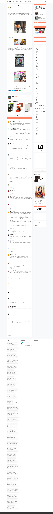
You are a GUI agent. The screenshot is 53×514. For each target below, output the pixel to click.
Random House (13, 483)
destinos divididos (9, 396)
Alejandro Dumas (9, 348)
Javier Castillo (8, 442)
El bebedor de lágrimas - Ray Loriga (41, 17)
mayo (36, 54)
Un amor (8, 501)
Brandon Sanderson (12, 368)
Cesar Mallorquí (9, 379)
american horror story (14, 354)
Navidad (12, 473)
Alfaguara (11, 349)
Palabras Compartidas (13, 121)
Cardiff (13, 371)
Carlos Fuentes (16, 371)
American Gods (9, 354)
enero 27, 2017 (15, 292)
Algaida (14, 349)
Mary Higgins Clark (12, 466)
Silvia (10, 240)
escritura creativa (16, 424)
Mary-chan (11, 154)
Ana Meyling (11, 292)
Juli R (10, 298)
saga (7, 490)
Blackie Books (8, 367)
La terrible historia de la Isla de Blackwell (40, 111)
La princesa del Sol (16, 450)
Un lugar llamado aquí (15, 501)
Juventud (17, 442)
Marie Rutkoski (16, 465)
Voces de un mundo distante (10, 507)
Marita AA (11, 234)
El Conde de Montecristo (15, 409)
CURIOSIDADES (37, 224)
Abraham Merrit (9, 344)
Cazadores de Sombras (14, 374)
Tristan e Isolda (9, 500)
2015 (36, 121)
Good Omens (8, 432)
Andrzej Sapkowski (16, 356)
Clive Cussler (13, 384)
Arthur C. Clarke (13, 361)
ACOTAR (13, 344)
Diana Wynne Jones (14, 397)
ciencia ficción (13, 383)
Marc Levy (8, 465)
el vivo (15, 421)
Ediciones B (11, 403)
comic (12, 385)
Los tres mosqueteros (9, 462)
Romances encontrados (13, 306)
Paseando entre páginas (13, 313)
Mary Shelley (16, 466)
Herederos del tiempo (9, 436)
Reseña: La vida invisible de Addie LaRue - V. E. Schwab (39, 174)
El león (14, 418)
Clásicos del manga (9, 384)
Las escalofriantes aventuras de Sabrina (11, 455)
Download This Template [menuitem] (28, 1)
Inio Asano (13, 438)
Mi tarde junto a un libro (13, 128)
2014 (36, 131)
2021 (36, 58)
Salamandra (15, 490)
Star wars (8, 495)
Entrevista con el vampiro (10, 424)
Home (35, 223)
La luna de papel (14, 448)
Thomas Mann (9, 497)
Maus (13, 467)
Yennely (11, 230)
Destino (15, 395)
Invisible (15, 438)
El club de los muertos (9, 409)
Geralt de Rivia (9, 431)
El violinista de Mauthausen (10, 421)
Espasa (10, 425)
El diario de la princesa (9, 413)
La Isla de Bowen (9, 448)
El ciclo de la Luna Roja (15, 408)
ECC (14, 402)
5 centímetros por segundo (13, 342)
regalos (14, 485)
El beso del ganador (9, 407)
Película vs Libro (16, 478)
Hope (14, 437)
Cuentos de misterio (9, 391)
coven (8, 389)
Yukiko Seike (8, 509)
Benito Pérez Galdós (9, 366)
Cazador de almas (9, 374)
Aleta (17, 348)
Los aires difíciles (9, 460)
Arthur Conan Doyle (9, 362)
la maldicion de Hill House (10, 450)
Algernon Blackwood (9, 350)
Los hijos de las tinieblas (10, 461)
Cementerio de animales (10, 377)
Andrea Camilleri (13, 355)
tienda (12, 497)
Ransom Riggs (8, 484)
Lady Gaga (15, 454)
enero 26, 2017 (14, 270)
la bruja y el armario (14, 444)
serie (15, 491)
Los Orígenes (15, 461)
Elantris (17, 421)
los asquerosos (13, 460)
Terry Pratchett (9, 496)
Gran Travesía (16, 432)
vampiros (17, 503)
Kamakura (8, 443)
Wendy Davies (12, 508)
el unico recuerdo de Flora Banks (14, 420)
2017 (36, 94)
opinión (16, 477)
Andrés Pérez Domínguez (10, 356)
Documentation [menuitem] (21, 1)
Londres (14, 459)
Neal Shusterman (16, 473)
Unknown (11, 211)
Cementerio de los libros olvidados (11, 378)
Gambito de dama (9, 430)
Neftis (11, 184)
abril (36, 55)
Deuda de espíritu (9, 397)
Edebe (16, 402)
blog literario (12, 367)
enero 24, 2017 (15, 190)
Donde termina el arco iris (10, 402)
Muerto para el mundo (9, 472)
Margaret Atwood (12, 465)
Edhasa (8, 403)
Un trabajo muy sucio (13, 502)
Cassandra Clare (9, 373)
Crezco (10, 389)
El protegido (8, 420)
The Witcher (15, 496)
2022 (36, 48)
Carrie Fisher (13, 372)
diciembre (37, 49)
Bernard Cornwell (15, 366)
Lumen (14, 462)
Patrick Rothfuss (9, 478)
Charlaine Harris (13, 379)
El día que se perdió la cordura (10, 412)
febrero (37, 56)
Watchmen (16, 507)
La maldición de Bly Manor (10, 449)
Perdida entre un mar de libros (14, 164)
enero (36, 57)
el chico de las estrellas (9, 408)
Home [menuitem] (13, 1)
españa (8, 425)
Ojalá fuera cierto (13, 477)
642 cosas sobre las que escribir (11, 343)
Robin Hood (8, 489)
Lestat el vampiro (14, 456)
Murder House (9, 473)
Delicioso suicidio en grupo (10, 395)
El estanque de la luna (15, 413)
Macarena (11, 254)
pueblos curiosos (9, 483)
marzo (36, 64)
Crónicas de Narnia (9, 390)
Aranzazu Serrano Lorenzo (15, 360)
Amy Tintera (8, 355)
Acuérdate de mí (16, 344)
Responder (11, 126)
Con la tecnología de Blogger (38, 150)
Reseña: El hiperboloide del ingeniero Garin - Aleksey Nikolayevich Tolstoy (19, 114)
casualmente (13, 373)
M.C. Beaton (16, 462)
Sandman (8, 491)
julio (36, 71)
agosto (36, 52)
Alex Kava (8, 349)
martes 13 (8, 466)
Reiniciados (17, 485)
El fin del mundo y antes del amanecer (11, 415)
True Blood (13, 500)
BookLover (11, 196)
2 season (8, 342)
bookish (16, 367)
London (11, 459)
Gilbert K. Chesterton (13, 431)
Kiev (16, 443)
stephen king (11, 495)
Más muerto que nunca (9, 467)
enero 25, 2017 (14, 234)
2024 (36, 46)
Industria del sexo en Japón (38, 104)
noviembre (37, 68)
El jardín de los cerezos (9, 418)
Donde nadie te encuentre (10, 401)
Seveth (10, 7)
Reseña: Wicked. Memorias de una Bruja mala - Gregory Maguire (41, 7)
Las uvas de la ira (9, 456)
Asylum (13, 362)
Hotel (16, 437)
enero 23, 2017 (18, 121)
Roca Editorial (16, 489)
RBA (15, 484)
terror (14, 495)
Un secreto (8, 502)
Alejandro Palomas (14, 348)
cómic (14, 385)
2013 (36, 136)
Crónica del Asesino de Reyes (15, 389)
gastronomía (13, 430)
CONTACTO (36, 225)
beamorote (11, 190)
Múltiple (14, 472)
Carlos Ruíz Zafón (9, 372)
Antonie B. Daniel (9, 360)
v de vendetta (8, 503)
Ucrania (16, 500)
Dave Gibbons (14, 391)
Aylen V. (11, 143)
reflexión (11, 485)
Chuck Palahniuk (9, 383)
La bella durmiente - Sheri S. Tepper (41, 12)
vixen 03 (14, 506)
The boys (12, 496)
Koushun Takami (9, 444)
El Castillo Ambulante (15, 407)
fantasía (15, 426)
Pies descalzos (15, 479)
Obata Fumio (8, 477)
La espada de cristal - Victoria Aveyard (39, 105)
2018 (36, 85)
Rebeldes (8, 485)
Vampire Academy (13, 503)
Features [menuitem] (16, 1)
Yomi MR (11, 270)
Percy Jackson (8, 479)
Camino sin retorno (9, 371)
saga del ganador (11, 490)
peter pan (12, 479)
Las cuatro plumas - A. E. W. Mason (39, 107)
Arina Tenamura (9, 361)
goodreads (12, 432)
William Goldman (16, 508)
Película (12, 478)
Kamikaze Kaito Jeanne (12, 443)
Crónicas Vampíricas (14, 390)
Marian (11, 138)
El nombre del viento (9, 419)
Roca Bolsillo (12, 489)
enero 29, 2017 (18, 306)
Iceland (8, 438)
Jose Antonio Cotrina (13, 442)
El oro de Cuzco (14, 419)
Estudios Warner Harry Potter (10, 426)
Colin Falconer (9, 385)
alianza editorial (14, 350)
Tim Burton (15, 497)
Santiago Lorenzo (12, 491)
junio (36, 53)
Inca (10, 438)
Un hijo (11, 501)
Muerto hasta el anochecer (10, 471)
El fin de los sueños (9, 414)
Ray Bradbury (12, 484)
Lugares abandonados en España (39, 103)
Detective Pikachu (14, 396)
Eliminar (13, 126)
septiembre (37, 47)
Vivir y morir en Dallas (9, 506)
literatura (8, 459)
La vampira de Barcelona (10, 454)
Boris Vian (8, 368)
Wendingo (8, 508)
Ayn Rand (16, 362)
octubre (37, 50)
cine (16, 383)
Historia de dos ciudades (10, 437)
